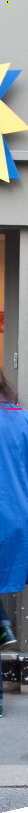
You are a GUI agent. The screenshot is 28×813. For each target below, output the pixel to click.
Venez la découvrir (14, 410)
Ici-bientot (8, 6)
